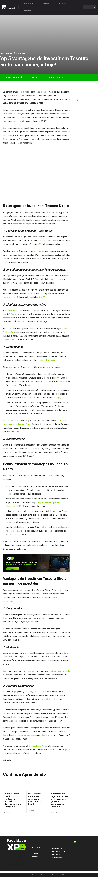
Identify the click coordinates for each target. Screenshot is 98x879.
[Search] (94, 7)
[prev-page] (4, 819)
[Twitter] (85, 92)
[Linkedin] (22, 855)
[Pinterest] (90, 92)
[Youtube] (19, 861)
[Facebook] (79, 92)
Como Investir (20, 53)
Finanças (8, 53)
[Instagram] (15, 855)
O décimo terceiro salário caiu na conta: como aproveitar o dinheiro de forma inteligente (13, 800)
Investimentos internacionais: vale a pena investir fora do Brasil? (35, 799)
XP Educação (16, 77)
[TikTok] (13, 861)
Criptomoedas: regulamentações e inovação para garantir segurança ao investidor (59, 800)
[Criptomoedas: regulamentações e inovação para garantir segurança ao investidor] (60, 785)
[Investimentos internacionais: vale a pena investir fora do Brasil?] (36, 785)
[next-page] (8, 819)
